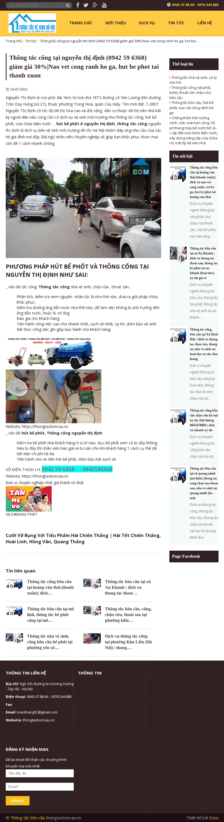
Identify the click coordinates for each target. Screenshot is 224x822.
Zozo (214, 817)
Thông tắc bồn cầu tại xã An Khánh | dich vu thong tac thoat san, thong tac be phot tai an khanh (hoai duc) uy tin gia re (204, 263)
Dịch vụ (147, 22)
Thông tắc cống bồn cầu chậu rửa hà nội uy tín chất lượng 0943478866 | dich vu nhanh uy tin (204, 420)
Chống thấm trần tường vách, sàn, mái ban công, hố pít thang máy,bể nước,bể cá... (193, 122)
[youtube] (102, 5)
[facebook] (75, 5)
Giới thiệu (115, 22)
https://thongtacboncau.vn (45, 426)
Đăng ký (17, 801)
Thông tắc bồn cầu (28, 817)
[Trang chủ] (32, 23)
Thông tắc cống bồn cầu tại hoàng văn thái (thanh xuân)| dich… (50, 587)
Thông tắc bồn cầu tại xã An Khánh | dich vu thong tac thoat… (128, 587)
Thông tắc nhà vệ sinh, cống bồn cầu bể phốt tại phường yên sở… (49, 642)
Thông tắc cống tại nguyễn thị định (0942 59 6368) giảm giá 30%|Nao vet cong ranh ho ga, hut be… (119, 40)
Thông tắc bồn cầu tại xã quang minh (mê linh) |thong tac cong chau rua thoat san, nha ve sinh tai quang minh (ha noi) (204, 483)
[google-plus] (93, 5)
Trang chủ (80, 22)
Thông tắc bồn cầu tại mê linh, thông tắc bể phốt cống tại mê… (50, 615)
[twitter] (84, 5)
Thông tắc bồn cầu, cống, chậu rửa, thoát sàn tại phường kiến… (128, 615)
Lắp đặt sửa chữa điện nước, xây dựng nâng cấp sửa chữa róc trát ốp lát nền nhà (193, 137)
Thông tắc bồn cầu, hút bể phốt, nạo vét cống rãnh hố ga (191, 107)
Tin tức (176, 22)
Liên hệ (205, 22)
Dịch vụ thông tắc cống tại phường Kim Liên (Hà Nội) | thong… (128, 642)
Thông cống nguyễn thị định (74, 433)
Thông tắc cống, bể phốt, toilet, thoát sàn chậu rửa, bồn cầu (190, 92)
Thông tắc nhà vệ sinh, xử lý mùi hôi (193, 80)
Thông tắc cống (54, 286)
